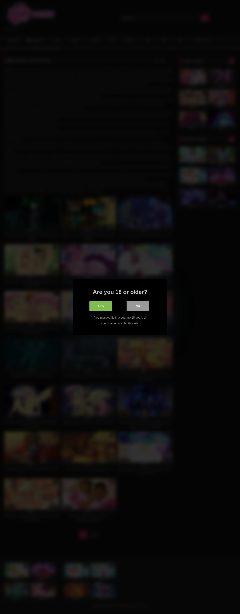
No (138, 306)
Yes (101, 306)
